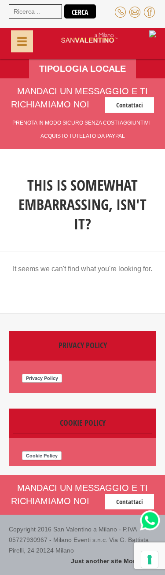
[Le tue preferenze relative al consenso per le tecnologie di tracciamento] (149, 559)
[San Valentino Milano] (81, 42)
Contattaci (129, 105)
